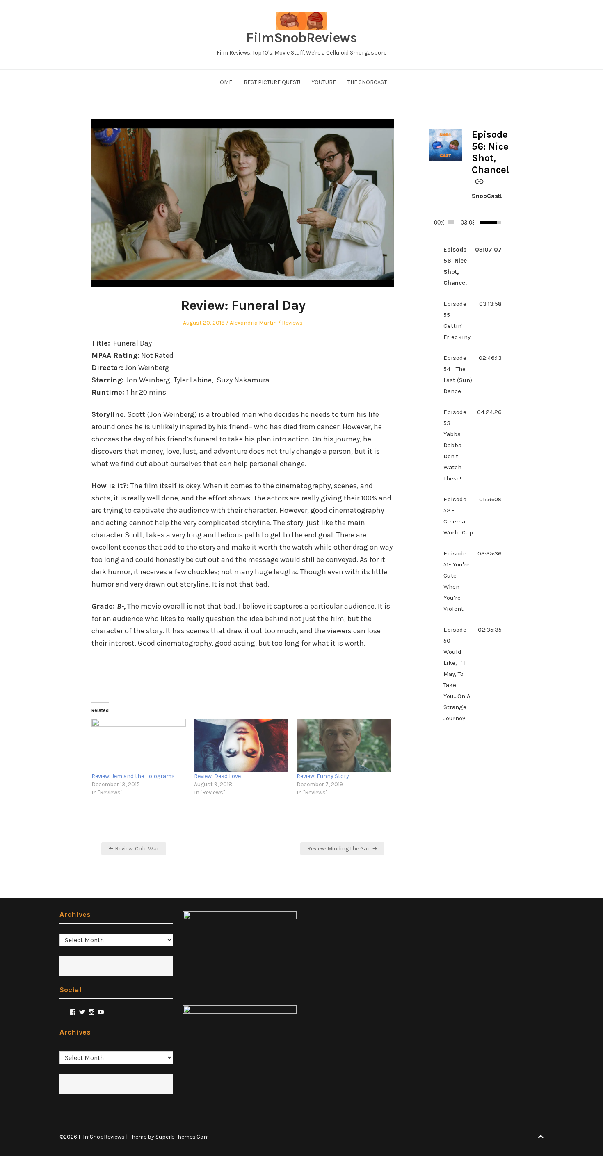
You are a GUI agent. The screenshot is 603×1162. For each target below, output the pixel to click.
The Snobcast (367, 82)
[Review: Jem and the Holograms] (138, 746)
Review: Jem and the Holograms (133, 776)
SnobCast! (487, 196)
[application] (465, 222)
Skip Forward (505, 222)
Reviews (292, 322)
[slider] (451, 222)
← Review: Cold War (133, 848)
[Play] (433, 222)
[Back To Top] (541, 1136)
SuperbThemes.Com (182, 1136)
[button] (465, 266)
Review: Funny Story (323, 776)
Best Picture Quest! (272, 82)
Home (224, 82)
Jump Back (499, 222)
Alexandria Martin (253, 322)
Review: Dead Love (217, 776)
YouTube (324, 82)
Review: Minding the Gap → (342, 848)
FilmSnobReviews (301, 38)
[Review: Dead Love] (241, 746)
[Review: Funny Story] (344, 746)
